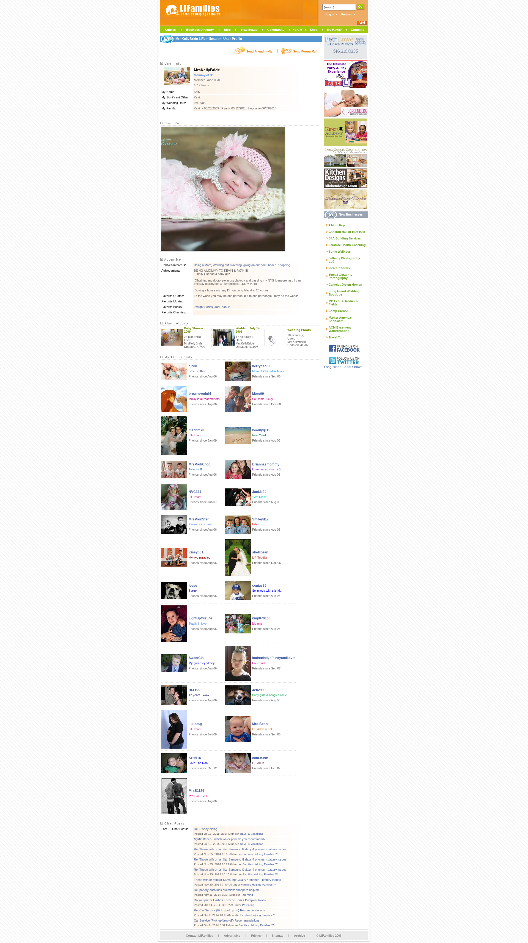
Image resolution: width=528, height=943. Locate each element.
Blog (227, 29)
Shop (314, 29)
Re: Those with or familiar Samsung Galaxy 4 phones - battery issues (240, 849)
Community (275, 29)
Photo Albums (176, 323)
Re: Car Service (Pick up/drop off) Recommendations (229, 910)
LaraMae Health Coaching (347, 245)
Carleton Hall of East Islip (347, 231)
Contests (357, 29)
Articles (170, 29)
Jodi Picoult (222, 306)
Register (347, 14)
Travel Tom (336, 337)
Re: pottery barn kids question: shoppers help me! (227, 890)
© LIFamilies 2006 (329, 935)
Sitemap (278, 935)
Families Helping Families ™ (260, 854)
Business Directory (200, 29)
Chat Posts (174, 823)
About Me (172, 259)
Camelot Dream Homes (345, 284)
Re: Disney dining (205, 829)
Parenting (247, 894)
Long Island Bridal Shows (343, 367)
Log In (330, 14)
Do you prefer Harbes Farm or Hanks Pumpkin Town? (230, 900)
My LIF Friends (178, 357)
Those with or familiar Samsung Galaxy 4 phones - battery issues (237, 879)
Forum (297, 29)
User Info (172, 63)
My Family (334, 29)
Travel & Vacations (251, 833)
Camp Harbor (338, 311)
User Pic (171, 123)
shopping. (284, 265)
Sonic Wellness (340, 251)
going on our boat (254, 265)
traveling (236, 265)
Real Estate (249, 29)
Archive (299, 935)
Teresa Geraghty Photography (340, 276)
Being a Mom (202, 265)
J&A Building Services (345, 238)
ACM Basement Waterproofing (340, 329)
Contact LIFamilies (199, 935)
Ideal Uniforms (339, 268)
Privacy (256, 935)
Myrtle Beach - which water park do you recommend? (229, 839)
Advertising (232, 935)
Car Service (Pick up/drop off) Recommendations (227, 920)
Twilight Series (203, 306)
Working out (221, 265)
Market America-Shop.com (340, 319)
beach (272, 265)
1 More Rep (337, 225)
